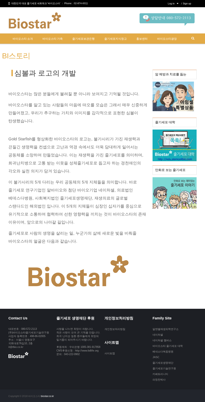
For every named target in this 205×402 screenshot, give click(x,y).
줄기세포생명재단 (163, 362)
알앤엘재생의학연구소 (166, 329)
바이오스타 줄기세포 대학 (168, 345)
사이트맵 (110, 353)
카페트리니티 (160, 374)
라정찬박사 (159, 379)
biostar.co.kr (47, 396)
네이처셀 (158, 334)
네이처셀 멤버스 (162, 340)
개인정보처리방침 (115, 329)
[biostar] (167, 21)
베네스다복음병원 (163, 351)
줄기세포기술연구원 (164, 368)
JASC (156, 357)
